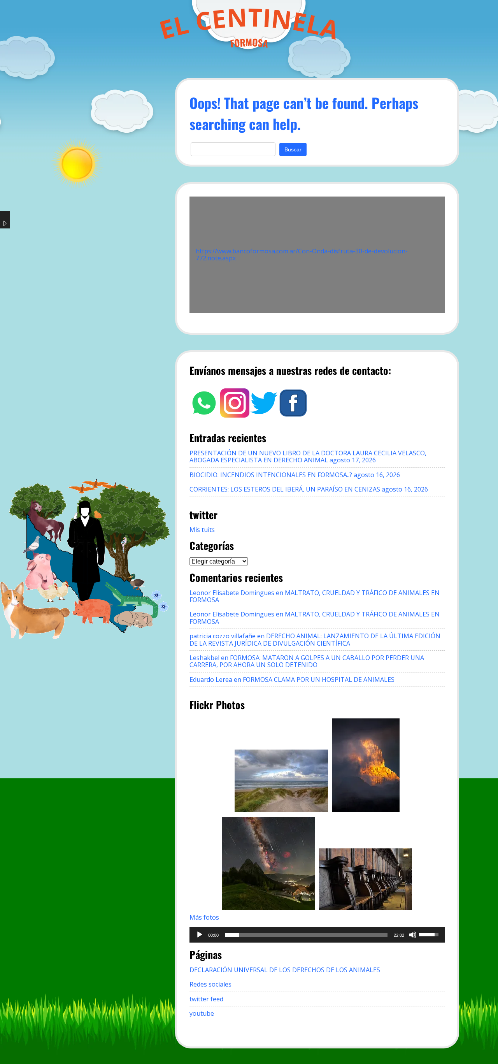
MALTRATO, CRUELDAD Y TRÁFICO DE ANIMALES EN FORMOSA (314, 596)
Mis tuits (202, 529)
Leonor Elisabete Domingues (231, 592)
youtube (201, 1013)
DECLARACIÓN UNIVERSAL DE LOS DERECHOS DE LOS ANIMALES (284, 970)
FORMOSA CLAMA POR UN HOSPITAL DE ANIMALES (319, 679)
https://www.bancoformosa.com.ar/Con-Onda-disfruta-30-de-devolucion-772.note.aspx (302, 254)
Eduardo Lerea (210, 679)
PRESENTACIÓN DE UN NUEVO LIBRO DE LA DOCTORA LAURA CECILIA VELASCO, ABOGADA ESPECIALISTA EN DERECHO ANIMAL (307, 456)
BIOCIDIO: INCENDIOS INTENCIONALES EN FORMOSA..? (270, 475)
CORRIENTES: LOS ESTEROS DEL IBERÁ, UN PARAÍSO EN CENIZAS (284, 489)
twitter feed (206, 999)
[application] (317, 935)
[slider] (306, 935)
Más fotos (204, 917)
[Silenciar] (413, 935)
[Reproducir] (199, 935)
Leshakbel (204, 657)
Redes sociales (210, 984)
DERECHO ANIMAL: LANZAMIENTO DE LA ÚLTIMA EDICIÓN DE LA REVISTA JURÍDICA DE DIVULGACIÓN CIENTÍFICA (314, 639)
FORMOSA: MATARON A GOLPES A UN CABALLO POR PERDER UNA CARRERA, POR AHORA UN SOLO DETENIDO (306, 661)
